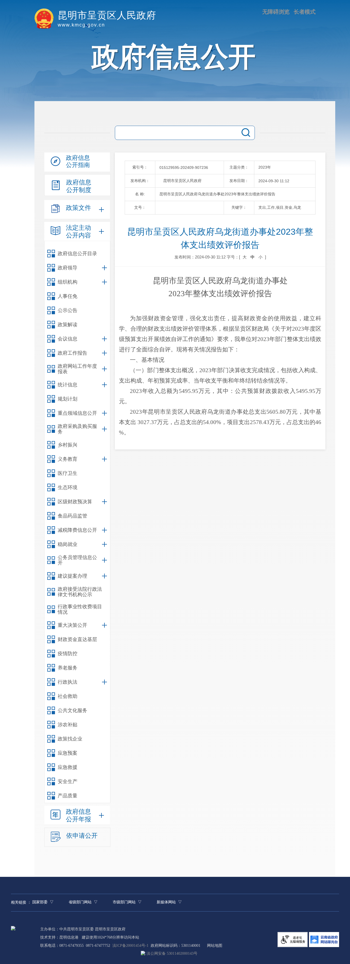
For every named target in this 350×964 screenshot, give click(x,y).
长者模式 (305, 12)
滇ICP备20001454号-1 (130, 946)
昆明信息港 (68, 937)
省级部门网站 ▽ (83, 902)
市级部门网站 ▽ (127, 902)
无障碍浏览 (276, 12)
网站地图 (214, 946)
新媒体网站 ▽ (169, 902)
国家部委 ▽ (43, 902)
